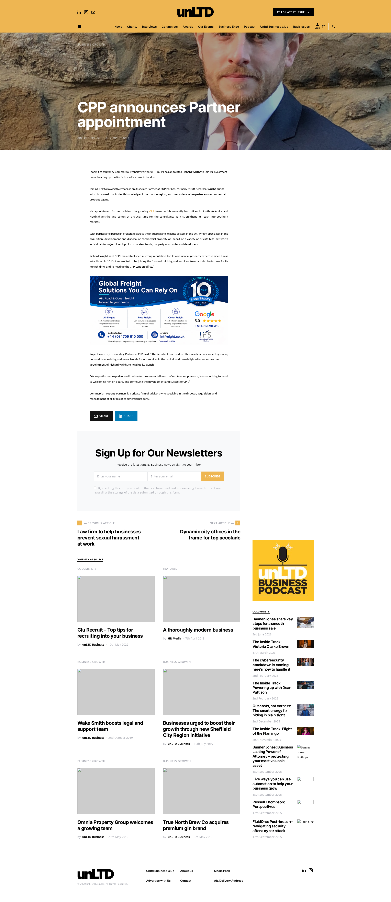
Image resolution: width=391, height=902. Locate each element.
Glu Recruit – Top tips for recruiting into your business (110, 633)
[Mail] (93, 12)
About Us (186, 871)
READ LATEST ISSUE (291, 12)
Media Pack (222, 871)
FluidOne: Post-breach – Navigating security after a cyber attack (273, 826)
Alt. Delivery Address (228, 880)
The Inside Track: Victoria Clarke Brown (271, 644)
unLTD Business (93, 644)
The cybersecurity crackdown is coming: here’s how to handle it (271, 664)
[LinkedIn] (79, 12)
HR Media (174, 638)
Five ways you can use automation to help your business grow (273, 783)
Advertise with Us (158, 880)
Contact (185, 880)
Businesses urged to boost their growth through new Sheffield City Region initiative (199, 729)
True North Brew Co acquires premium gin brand (196, 825)
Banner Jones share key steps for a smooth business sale (273, 623)
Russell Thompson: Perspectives (269, 804)
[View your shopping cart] (323, 26)
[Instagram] (86, 12)
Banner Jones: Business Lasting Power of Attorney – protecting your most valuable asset (273, 756)
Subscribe (213, 476)
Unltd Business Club (160, 871)
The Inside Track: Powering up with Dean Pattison (272, 687)
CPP (152, 211)
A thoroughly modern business (198, 630)
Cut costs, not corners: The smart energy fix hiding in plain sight (272, 710)
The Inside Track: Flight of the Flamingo (272, 731)
